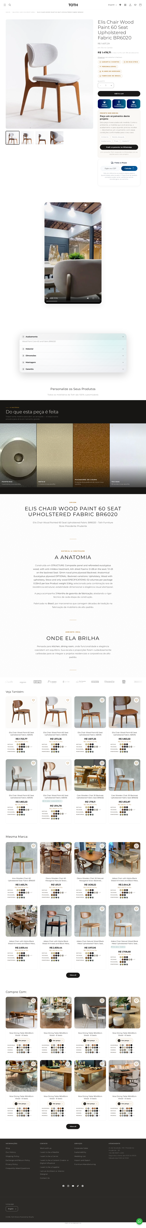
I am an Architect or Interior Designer (52, 1172)
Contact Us (45, 1178)
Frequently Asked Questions (18, 1168)
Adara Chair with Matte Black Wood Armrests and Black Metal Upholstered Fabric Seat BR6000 (124, 879)
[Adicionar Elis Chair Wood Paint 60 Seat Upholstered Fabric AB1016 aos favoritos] (33, 700)
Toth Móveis (15, 1217)
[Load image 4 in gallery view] (57, 138)
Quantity (101, 81)
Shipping (101, 57)
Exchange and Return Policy (18, 1160)
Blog (8, 1148)
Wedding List (80, 1156)
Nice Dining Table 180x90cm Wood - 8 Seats (21, 1034)
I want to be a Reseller (49, 1152)
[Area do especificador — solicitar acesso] (120, 4)
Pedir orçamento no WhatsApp (119, 147)
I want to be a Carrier (49, 1156)
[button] (4, 4)
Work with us (45, 1148)
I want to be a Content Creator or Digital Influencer (54, 1161)
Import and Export (82, 1160)
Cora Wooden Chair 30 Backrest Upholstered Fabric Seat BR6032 (90, 796)
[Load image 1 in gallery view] (12, 138)
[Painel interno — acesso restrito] (125, 4)
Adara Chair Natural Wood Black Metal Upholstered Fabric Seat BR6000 (90, 942)
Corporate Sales (81, 1148)
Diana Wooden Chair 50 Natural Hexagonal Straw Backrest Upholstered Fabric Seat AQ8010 (90, 879)
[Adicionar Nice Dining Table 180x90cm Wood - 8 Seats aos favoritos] (33, 1000)
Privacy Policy (12, 1164)
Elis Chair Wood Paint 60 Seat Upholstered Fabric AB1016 (21, 733)
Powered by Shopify (27, 1217)
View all (73, 975)
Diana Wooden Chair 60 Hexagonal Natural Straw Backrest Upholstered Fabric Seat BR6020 (56, 879)
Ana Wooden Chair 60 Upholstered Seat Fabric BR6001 (21, 879)
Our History (11, 1152)
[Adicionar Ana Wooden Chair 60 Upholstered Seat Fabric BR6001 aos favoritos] (33, 845)
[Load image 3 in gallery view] (42, 138)
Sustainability (80, 1152)
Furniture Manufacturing (85, 1164)
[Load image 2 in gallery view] (27, 138)
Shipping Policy (12, 1156)
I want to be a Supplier (50, 1167)
